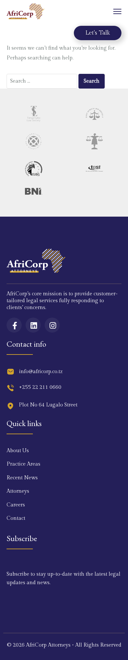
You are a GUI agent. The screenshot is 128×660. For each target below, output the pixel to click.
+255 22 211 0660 (40, 387)
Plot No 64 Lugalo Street (48, 405)
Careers (16, 505)
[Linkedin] (33, 325)
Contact (16, 518)
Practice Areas (23, 464)
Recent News (22, 478)
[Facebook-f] (14, 325)
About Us (18, 451)
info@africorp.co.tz (41, 372)
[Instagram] (52, 325)
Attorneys (18, 491)
